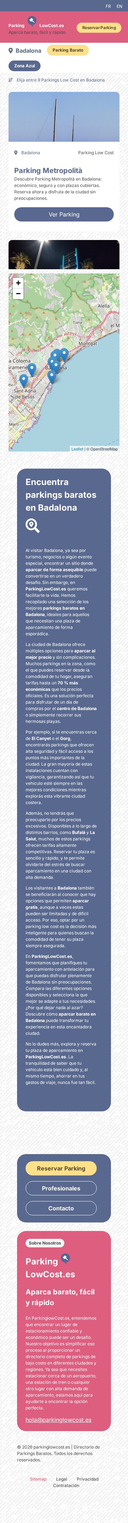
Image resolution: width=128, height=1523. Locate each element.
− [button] (18, 293)
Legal (61, 1479)
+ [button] (18, 282)
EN (119, 6)
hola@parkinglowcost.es (58, 1419)
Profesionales (61, 1188)
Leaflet (77, 449)
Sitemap (38, 1479)
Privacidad (87, 1479)
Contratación (66, 1485)
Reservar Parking (99, 27)
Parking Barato (68, 50)
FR (108, 6)
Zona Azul (24, 65)
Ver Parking (64, 214)
